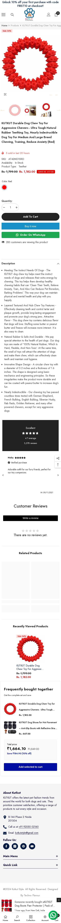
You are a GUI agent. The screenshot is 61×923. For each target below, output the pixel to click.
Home (4, 25)
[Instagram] (15, 846)
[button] (50, 95)
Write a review (30, 518)
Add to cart (30, 216)
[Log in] (48, 14)
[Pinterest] (23, 846)
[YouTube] (32, 846)
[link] (16, 601)
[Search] (12, 15)
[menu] (3, 14)
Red (4, 187)
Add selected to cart (30, 767)
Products (15, 25)
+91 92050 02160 (29, 827)
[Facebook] (6, 846)
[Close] (59, 900)
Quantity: (7, 201)
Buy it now (30, 226)
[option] (30, 63)
